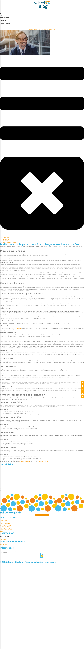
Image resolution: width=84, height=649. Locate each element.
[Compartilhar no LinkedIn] (82, 389)
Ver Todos (2, 26)
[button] (42, 488)
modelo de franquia (16, 328)
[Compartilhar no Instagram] (82, 392)
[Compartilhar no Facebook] (82, 382)
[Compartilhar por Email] (82, 386)
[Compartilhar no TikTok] (82, 396)
